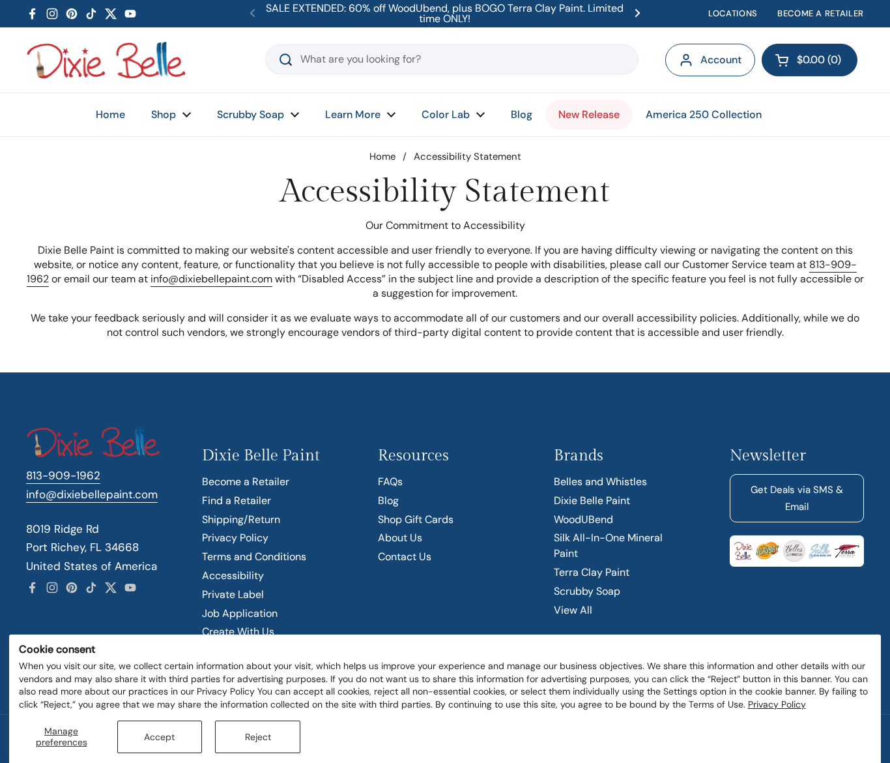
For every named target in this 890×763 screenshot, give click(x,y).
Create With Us (238, 631)
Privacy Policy (777, 704)
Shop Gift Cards (415, 519)
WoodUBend (583, 519)
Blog (388, 500)
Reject (258, 737)
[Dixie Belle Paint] (106, 60)
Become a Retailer (245, 481)
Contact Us (404, 556)
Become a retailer (820, 13)
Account (720, 60)
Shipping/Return (241, 519)
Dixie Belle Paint (592, 500)
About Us (400, 538)
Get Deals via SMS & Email (797, 498)
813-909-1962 (63, 475)
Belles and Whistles (600, 481)
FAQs (390, 481)
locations (733, 13)
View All (573, 610)
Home (382, 156)
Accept (159, 737)
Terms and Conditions (254, 556)
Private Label (233, 594)
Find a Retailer (236, 500)
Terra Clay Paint (591, 572)
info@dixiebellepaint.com (211, 279)
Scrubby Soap (587, 591)
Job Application (240, 613)
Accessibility (233, 575)
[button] (809, 60)
